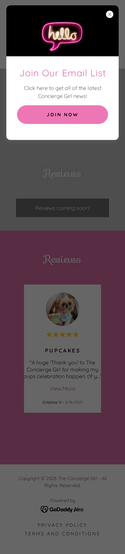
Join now (62, 115)
